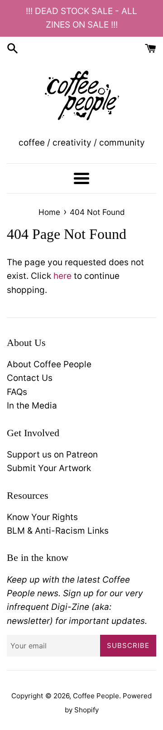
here (62, 276)
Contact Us (30, 378)
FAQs (17, 392)
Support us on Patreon (52, 454)
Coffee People (96, 695)
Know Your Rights (42, 517)
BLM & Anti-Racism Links (58, 531)
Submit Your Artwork (49, 468)
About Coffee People (49, 364)
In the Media (32, 405)
